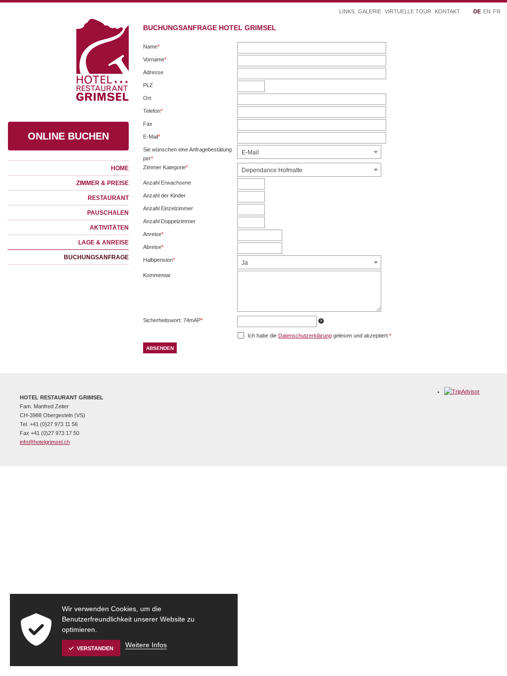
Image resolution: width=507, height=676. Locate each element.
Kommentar (157, 275)
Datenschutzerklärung (305, 335)
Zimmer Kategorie (165, 168)
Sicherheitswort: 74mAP (173, 321)
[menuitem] (68, 167)
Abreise (154, 247)
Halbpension (159, 260)
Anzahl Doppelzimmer (169, 221)
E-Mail (154, 137)
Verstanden (95, 648)
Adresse (153, 72)
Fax (147, 124)
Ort (147, 98)
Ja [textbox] (245, 262)
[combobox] (309, 152)
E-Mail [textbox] (250, 152)
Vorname (154, 60)
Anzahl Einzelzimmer (168, 208)
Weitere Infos (146, 645)
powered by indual (182, 473)
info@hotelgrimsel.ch (45, 442)
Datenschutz (135, 473)
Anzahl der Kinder (164, 195)
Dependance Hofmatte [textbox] (272, 170)
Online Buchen (68, 136)
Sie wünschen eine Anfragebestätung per (187, 154)
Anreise (154, 235)
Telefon (154, 111)
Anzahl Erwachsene (167, 183)
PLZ (148, 85)
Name (154, 47)
